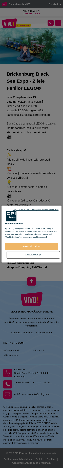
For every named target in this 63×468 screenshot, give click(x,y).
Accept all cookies (31, 246)
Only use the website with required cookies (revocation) (36, 210)
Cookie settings (33, 255)
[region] (31, 234)
